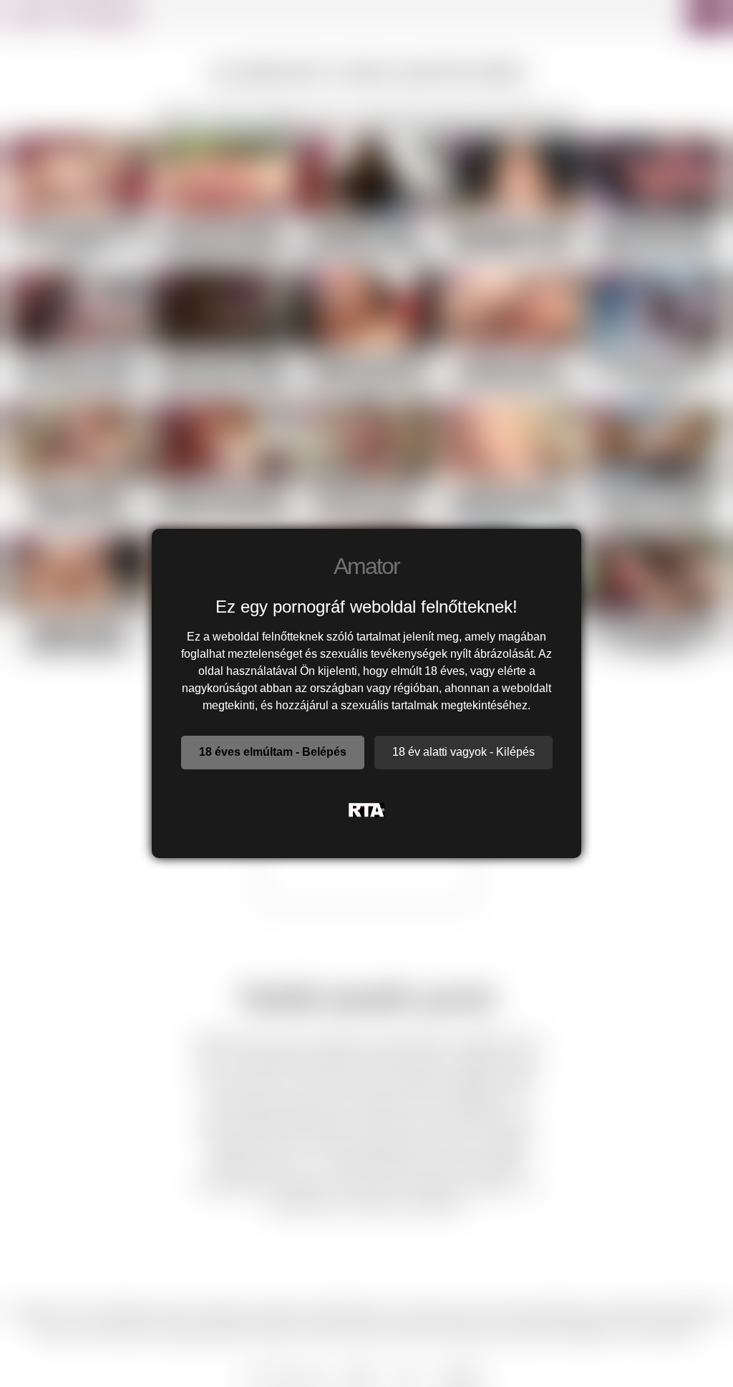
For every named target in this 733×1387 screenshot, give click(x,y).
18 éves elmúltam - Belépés (272, 752)
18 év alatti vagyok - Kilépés (463, 752)
